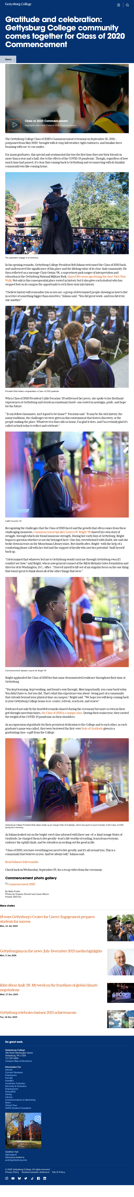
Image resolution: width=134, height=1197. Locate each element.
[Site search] (127, 5)
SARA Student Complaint (18, 1108)
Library (9, 1097)
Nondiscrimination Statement (35, 1172)
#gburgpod (11, 1154)
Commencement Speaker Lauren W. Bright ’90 (62, 532)
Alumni (8, 1070)
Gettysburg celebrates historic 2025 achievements (38, 1012)
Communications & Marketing (20, 1100)
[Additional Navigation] (118, 5)
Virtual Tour (11, 1105)
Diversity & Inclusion (15, 1086)
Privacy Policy (12, 1172)
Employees (11, 1075)
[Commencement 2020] (20, 884)
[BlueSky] (19, 1179)
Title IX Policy (58, 1172)
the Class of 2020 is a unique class (61, 713)
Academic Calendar (15, 1083)
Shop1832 (10, 1092)
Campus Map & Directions (18, 1061)
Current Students (14, 1072)
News (8, 59)
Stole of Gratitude (92, 728)
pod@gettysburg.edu (16, 1160)
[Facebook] (38, 1178)
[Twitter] (25, 1179)
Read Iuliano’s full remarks (21, 862)
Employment (11, 1089)
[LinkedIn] (44, 1178)
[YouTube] (13, 1179)
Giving (8, 1094)
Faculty (9, 1078)
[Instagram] (6, 1178)
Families (9, 1081)
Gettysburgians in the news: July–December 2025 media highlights (51, 951)
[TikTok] (32, 1179)
